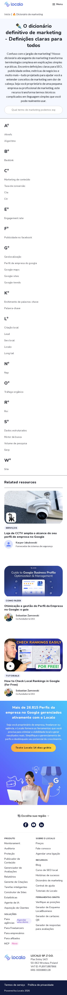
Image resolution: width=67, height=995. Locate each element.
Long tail (9, 353)
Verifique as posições (48, 902)
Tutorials (12, 675)
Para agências (16, 921)
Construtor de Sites (15, 892)
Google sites (11, 276)
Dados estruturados (15, 430)
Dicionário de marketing (49, 880)
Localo (8, 347)
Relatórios (10, 876)
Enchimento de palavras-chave (21, 302)
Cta (6, 192)
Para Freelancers (14, 928)
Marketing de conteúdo (17, 179)
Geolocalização (12, 256)
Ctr (6, 199)
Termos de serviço (14, 985)
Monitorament (12, 843)
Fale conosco (43, 848)
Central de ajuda (45, 885)
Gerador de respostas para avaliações (48, 927)
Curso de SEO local (47, 870)
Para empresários (14, 933)
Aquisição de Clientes (16, 908)
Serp (7, 450)
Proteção (9, 853)
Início (7, 14)
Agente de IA (11, 902)
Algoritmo (10, 141)
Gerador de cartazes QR (47, 918)
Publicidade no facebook (18, 237)
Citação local (11, 327)
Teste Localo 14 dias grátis (33, 747)
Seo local (9, 340)
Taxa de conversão (14, 186)
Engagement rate (14, 218)
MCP (11, 943)
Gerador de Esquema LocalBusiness (48, 909)
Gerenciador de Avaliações (13, 869)
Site (6, 469)
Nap (6, 372)
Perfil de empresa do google (20, 263)
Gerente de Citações (16, 882)
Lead (7, 334)
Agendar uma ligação (48, 853)
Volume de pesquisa (15, 443)
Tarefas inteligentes (15, 887)
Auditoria (9, 848)
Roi (6, 411)
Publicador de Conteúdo (12, 860)
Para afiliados (12, 938)
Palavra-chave (12, 308)
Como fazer (13, 600)
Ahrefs (8, 134)
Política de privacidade (41, 985)
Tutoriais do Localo (46, 891)
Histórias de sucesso (47, 875)
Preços (40, 843)
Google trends (12, 282)
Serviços (11, 527)
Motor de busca (13, 437)
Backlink (9, 160)
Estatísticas (10, 897)
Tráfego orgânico (13, 392)
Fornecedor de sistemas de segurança (34, 546)
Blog (38, 865)
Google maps (11, 269)
